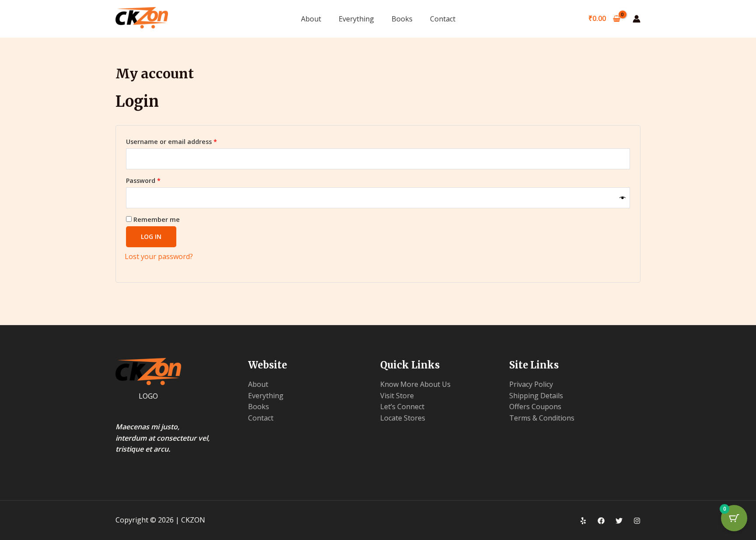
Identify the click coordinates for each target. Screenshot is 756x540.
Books (402, 19)
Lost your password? (159, 256)
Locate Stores (402, 418)
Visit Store (397, 395)
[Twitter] (619, 520)
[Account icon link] (636, 19)
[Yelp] (583, 520)
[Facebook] (601, 520)
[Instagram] (637, 520)
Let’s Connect (402, 406)
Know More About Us (415, 384)
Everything (356, 19)
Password (157, 180)
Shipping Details (536, 395)
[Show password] (623, 197)
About (311, 19)
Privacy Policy (531, 384)
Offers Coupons (535, 406)
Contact (442, 19)
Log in (151, 236)
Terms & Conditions (541, 418)
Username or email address (185, 141)
